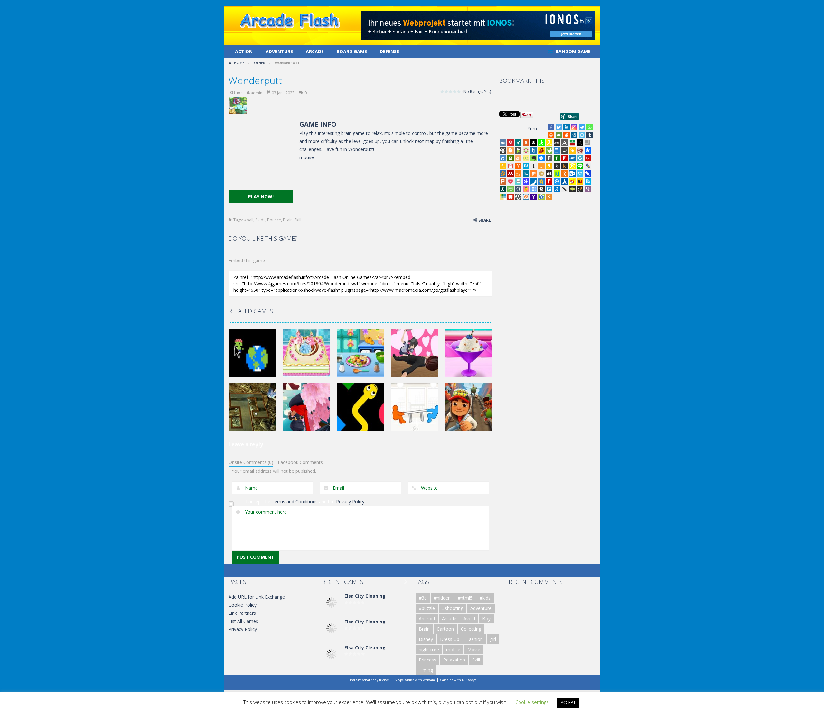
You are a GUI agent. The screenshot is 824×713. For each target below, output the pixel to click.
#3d (423, 598)
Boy (486, 618)
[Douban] (510, 158)
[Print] (551, 135)
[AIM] (541, 142)
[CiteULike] (557, 150)
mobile (453, 649)
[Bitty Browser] (588, 142)
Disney (426, 639)
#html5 (465, 598)
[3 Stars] (451, 91)
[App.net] (564, 142)
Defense (389, 51)
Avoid (469, 618)
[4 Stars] (455, 91)
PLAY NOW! (261, 197)
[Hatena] (526, 166)
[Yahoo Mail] (533, 197)
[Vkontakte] (503, 142)
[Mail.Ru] (503, 173)
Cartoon (445, 629)
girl (493, 639)
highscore (429, 649)
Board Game (352, 51)
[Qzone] (541, 181)
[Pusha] (533, 181)
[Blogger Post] (510, 150)
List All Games (243, 621)
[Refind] (557, 181)
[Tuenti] (557, 189)
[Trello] (549, 189)
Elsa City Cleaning (365, 596)
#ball (248, 220)
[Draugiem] (518, 158)
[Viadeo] (580, 189)
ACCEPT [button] (568, 702)
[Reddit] (566, 135)
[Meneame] (518, 173)
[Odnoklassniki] (564, 173)
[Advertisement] (261, 155)
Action (244, 51)
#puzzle (427, 608)
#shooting (452, 608)
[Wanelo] (503, 197)
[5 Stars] (459, 91)
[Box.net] (533, 150)
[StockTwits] (518, 189)
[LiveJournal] (588, 166)
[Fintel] (557, 158)
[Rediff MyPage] (549, 181)
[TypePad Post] (572, 189)
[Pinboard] (588, 173)
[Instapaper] (533, 166)
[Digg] (574, 135)
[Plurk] (503, 181)
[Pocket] (510, 181)
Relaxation (454, 660)
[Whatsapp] (589, 127)
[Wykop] (526, 197)
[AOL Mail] (557, 142)
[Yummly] (526, 142)
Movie (473, 649)
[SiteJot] (580, 181)
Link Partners (242, 613)
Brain (288, 220)
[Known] (572, 166)
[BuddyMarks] (541, 150)
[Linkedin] (566, 127)
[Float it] (582, 135)
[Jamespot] (541, 166)
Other (259, 63)
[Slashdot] (503, 189)
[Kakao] (549, 166)
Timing (426, 670)
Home (239, 63)
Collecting (471, 629)
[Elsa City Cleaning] (331, 602)
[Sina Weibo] (572, 181)
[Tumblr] (589, 135)
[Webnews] (510, 197)
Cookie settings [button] (532, 702)
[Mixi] (541, 173)
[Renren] (564, 181)
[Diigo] (503, 158)
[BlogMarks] (518, 150)
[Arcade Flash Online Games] (290, 20)
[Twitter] (559, 127)
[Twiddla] (564, 189)
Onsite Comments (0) (251, 462)
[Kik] (557, 166)
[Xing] (518, 142)
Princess (427, 660)
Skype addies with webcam (415, 680)
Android (427, 618)
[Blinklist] (503, 150)
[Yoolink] (541, 197)
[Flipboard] (564, 158)
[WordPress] (518, 197)
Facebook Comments (300, 462)
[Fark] (549, 158)
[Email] (559, 135)
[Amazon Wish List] (549, 142)
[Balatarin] (572, 142)
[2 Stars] (447, 91)
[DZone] (526, 158)
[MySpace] (549, 173)
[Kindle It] (564, 166)
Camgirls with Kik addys (458, 680)
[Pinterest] (510, 142)
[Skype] (588, 181)
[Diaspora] (588, 150)
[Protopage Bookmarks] (526, 181)
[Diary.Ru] (580, 150)
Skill (298, 220)
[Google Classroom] (503, 166)
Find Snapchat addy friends (368, 680)
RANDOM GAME (572, 51)
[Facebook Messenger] (541, 158)
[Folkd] (572, 158)
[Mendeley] (510, 173)
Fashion (474, 639)
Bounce (274, 220)
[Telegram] (582, 127)
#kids (260, 220)
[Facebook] (551, 127)
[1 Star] (442, 91)
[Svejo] (526, 189)
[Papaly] (580, 173)
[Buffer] (533, 142)
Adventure (279, 51)
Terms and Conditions (295, 502)
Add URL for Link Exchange (257, 597)
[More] (549, 197)
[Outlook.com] (572, 173)
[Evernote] (533, 158)
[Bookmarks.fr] (526, 150)
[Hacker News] (518, 166)
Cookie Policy (243, 605)
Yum (532, 129)
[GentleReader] (580, 158)
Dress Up (449, 639)
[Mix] (533, 173)
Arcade (315, 51)
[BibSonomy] (580, 142)
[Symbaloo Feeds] (533, 189)
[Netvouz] (557, 173)
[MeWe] (526, 173)
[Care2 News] (549, 150)
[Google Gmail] (510, 166)
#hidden (442, 598)
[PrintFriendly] (518, 181)
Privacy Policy (350, 502)
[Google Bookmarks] (588, 158)
